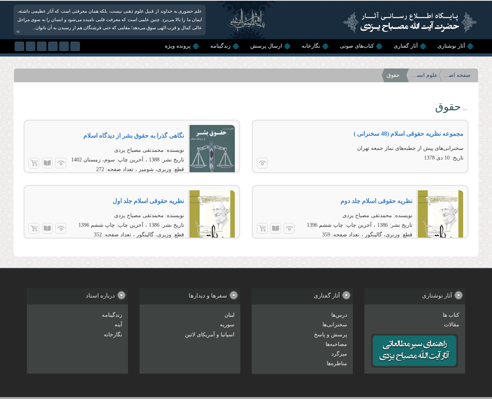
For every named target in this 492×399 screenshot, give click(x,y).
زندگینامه (220, 46)
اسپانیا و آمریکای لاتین (209, 334)
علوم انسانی (424, 75)
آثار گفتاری (406, 46)
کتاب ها (451, 315)
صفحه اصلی (457, 75)
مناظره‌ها (337, 363)
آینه (118, 325)
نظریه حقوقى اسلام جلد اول (148, 201)
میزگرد (339, 354)
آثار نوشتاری (451, 46)
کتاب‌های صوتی (357, 46)
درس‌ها (339, 315)
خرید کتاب (33, 163)
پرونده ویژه (178, 46)
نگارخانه (311, 46)
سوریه (227, 325)
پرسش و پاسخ (330, 334)
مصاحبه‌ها (336, 344)
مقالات (451, 325)
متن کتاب (47, 163)
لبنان (229, 315)
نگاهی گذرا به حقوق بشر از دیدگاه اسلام (133, 135)
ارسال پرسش (266, 46)
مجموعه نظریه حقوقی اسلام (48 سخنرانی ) (409, 133)
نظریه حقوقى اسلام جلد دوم (376, 201)
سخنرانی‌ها (334, 325)
